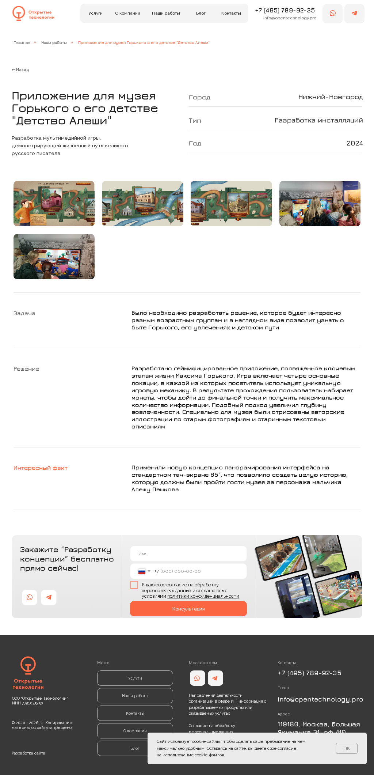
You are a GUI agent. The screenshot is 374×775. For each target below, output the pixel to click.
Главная (22, 42)
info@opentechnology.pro (320, 699)
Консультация (188, 609)
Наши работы (54, 42)
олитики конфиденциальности (204, 596)
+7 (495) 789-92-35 (285, 10)
